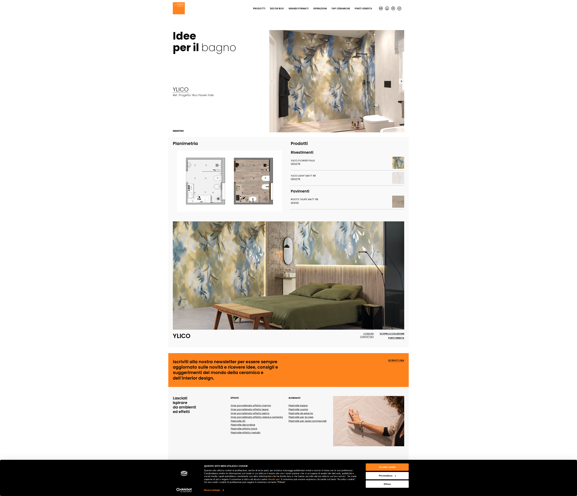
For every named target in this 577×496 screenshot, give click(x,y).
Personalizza (385, 475)
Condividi (368, 334)
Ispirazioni (320, 8)
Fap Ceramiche (341, 8)
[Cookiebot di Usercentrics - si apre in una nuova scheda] (184, 490)
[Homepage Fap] (179, 8)
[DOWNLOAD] (387, 8)
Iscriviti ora (396, 360)
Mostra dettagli (212, 490)
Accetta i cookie (387, 467)
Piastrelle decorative (243, 425)
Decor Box (277, 8)
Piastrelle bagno (298, 405)
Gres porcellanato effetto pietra (250, 413)
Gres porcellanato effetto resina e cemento (257, 417)
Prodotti (259, 8)
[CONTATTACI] (381, 8)
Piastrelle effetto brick (244, 428)
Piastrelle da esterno (300, 413)
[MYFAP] (393, 8)
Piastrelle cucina (298, 409)
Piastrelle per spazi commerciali (307, 421)
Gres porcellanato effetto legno (250, 409)
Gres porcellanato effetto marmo (251, 405)
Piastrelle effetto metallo (245, 432)
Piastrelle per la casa (300, 417)
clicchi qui (274, 479)
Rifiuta (387, 484)
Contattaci (367, 337)
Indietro (178, 131)
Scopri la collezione (392, 334)
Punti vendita (363, 8)
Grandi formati (298, 8)
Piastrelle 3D (238, 421)
